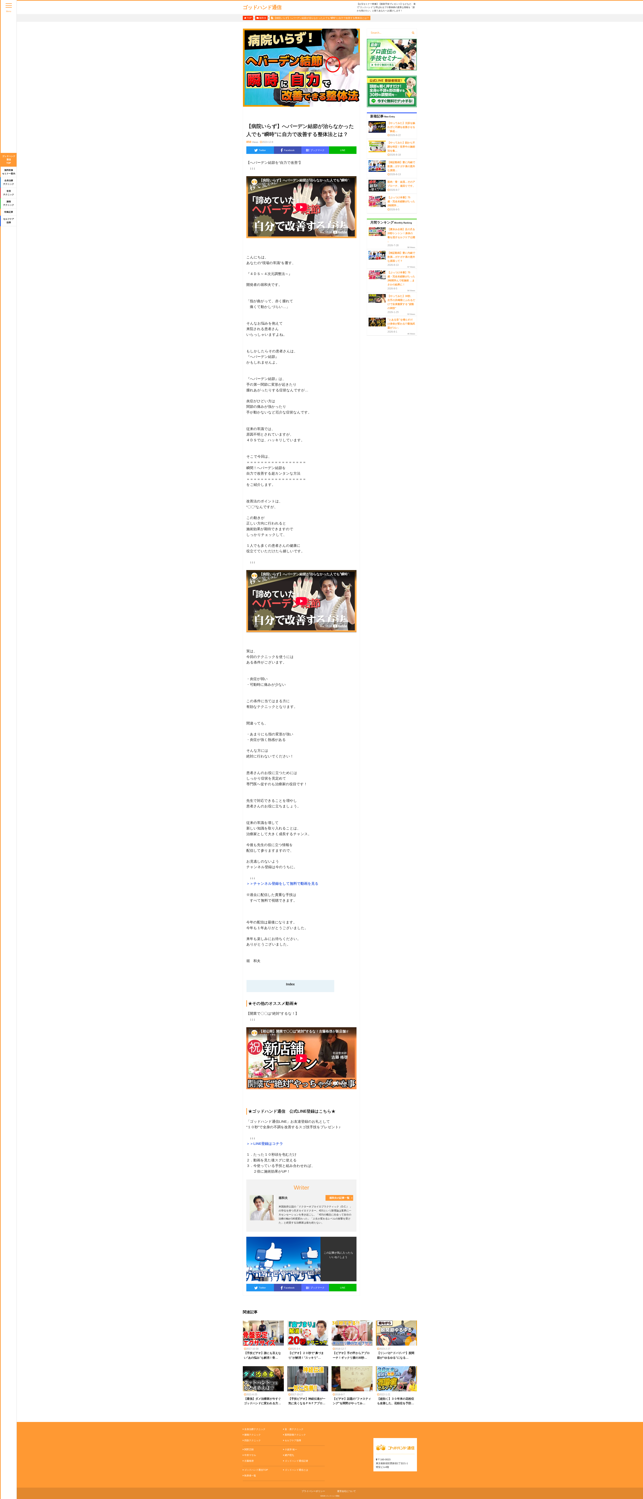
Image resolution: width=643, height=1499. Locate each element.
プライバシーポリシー (313, 1491)
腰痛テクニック (8, 203)
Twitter (262, 150)
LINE (342, 150)
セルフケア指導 (8, 221)
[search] (413, 33)
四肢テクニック (252, 1440)
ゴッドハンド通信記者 (296, 1460)
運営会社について (346, 1491)
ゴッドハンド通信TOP (8, 159)
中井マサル (250, 1455)
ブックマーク (315, 150)
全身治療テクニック (8, 182)
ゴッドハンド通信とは (296, 1470)
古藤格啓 (249, 1460)
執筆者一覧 (250, 1475)
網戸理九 (289, 1455)
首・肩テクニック (294, 1429)
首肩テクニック (8, 193)
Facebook (289, 150)
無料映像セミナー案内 (8, 172)
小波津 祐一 (291, 1449)
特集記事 (8, 212)
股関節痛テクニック (295, 1434)
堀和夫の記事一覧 (339, 1197)
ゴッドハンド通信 (262, 7)
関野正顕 (249, 1449)
